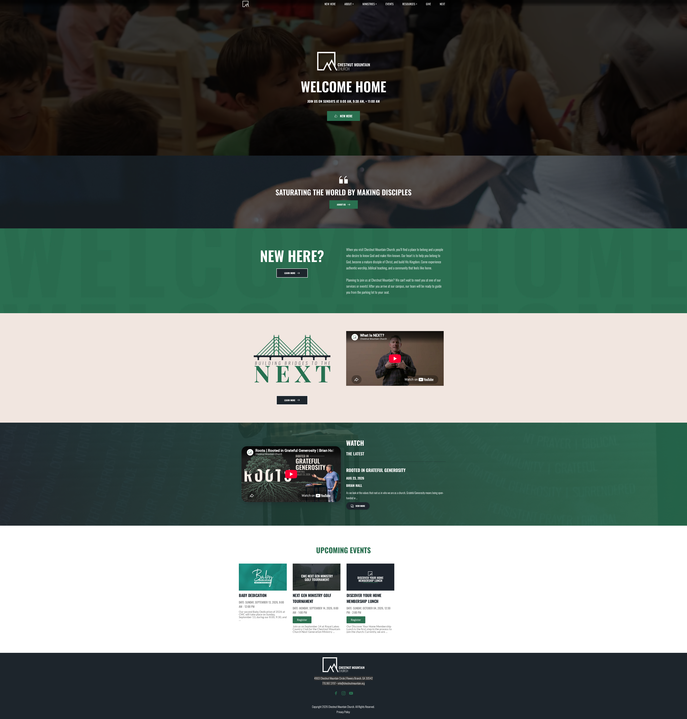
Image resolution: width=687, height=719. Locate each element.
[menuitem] (330, 4)
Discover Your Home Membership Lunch (364, 598)
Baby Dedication (253, 595)
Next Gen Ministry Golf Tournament (312, 598)
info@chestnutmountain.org (351, 683)
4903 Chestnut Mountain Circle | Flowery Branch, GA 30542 (343, 678)
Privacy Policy (343, 712)
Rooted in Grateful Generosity (376, 470)
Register (302, 619)
